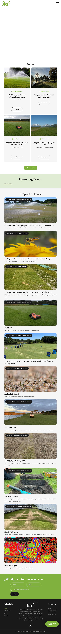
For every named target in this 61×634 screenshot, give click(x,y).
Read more (17, 109)
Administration (25, 631)
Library (5, 615)
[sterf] (6, 3)
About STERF (7, 610)
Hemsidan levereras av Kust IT (38, 631)
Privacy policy (25, 589)
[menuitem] (57, 3)
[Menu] (57, 3)
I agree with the (21, 589)
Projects (6, 613)
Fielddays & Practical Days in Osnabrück (17, 143)
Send (14, 594)
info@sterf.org (52, 614)
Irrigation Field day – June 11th (44, 143)
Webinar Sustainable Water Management (17, 96)
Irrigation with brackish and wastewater (44, 96)
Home (5, 608)
